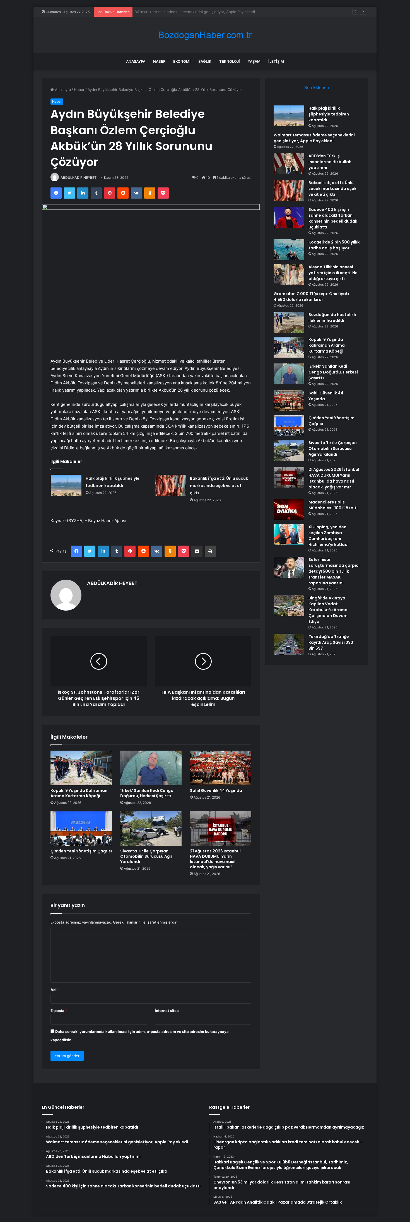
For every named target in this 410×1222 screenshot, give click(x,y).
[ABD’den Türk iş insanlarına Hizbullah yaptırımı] (289, 163)
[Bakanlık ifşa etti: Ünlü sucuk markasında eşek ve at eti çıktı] (170, 485)
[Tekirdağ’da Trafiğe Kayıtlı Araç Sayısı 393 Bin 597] (289, 644)
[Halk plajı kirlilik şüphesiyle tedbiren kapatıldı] (66, 485)
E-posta (58, 1010)
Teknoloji (229, 61)
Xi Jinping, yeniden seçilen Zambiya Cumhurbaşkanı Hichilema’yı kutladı (328, 535)
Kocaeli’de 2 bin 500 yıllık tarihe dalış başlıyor (334, 245)
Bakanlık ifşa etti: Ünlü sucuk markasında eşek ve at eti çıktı (219, 486)
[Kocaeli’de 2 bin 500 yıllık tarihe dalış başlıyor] (289, 249)
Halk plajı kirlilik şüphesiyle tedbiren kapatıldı (328, 114)
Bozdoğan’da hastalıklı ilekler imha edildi (332, 317)
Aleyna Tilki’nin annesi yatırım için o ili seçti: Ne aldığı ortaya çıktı (333, 272)
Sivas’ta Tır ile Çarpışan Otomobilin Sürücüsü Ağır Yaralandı (146, 856)
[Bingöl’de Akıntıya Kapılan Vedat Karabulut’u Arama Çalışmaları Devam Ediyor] (289, 605)
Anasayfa (135, 61)
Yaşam (254, 61)
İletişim (276, 61)
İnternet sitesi (167, 1010)
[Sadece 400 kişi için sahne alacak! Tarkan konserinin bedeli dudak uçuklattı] (289, 217)
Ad (54, 989)
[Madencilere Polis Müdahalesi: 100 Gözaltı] (289, 509)
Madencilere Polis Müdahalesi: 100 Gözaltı (333, 505)
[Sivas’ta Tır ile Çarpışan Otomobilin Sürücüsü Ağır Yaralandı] (151, 828)
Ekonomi (181, 61)
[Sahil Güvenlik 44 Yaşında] (220, 768)
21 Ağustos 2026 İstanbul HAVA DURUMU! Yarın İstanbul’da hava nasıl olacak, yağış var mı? (215, 859)
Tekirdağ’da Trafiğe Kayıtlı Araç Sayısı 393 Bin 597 (330, 642)
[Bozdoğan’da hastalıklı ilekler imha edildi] (289, 322)
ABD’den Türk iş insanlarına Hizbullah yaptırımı (174, 11)
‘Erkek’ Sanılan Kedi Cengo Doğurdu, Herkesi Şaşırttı (146, 793)
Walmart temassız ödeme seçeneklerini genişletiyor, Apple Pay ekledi (314, 138)
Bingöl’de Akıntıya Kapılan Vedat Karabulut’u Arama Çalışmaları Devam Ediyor (328, 609)
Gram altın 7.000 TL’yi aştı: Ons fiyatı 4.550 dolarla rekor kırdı (311, 296)
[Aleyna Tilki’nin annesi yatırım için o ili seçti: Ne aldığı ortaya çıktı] (289, 274)
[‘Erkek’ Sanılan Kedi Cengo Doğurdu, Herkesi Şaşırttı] (151, 768)
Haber (159, 61)
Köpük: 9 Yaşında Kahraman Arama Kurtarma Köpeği (78, 793)
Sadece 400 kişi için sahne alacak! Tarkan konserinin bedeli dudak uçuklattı (332, 218)
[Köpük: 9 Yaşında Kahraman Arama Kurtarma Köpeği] (81, 768)
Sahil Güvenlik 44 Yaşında (216, 790)
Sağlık (204, 61)
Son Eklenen (316, 87)
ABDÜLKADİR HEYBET (79, 177)
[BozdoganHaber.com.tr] (205, 35)
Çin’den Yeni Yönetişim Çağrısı (81, 851)
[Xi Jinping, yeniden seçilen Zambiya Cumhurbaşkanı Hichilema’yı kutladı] (289, 534)
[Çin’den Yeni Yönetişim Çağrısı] (81, 828)
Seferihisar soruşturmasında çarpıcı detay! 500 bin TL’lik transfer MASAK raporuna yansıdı (334, 571)
